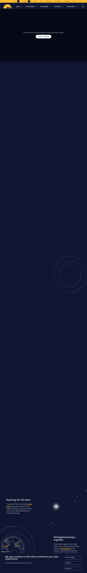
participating (65, 549)
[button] (84, 5)
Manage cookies (5, 551)
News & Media (71, 6)
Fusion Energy (30, 6)
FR (80, 1)
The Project (57, 6)
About (18, 6)
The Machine (44, 6)
